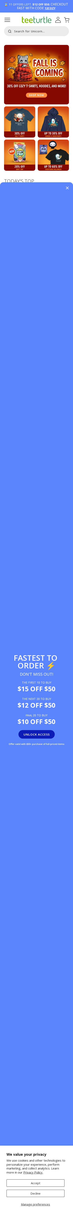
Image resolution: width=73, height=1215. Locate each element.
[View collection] (36, 74)
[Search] (8, 30)
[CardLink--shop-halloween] (53, 155)
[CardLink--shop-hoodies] (53, 122)
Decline (35, 1193)
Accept (35, 1183)
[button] (7, 20)
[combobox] (36, 31)
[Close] (67, 188)
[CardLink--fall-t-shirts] (19, 122)
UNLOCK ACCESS (37, 734)
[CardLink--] (19, 155)
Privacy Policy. (33, 1172)
